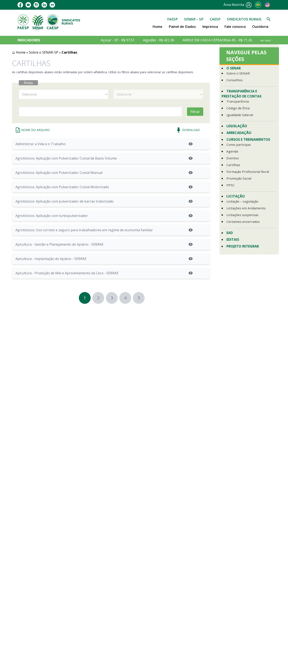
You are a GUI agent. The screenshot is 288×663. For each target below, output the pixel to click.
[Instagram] (36, 5)
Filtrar (195, 111)
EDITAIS (232, 239)
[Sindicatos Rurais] (71, 22)
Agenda (232, 151)
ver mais (265, 40)
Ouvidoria (260, 26)
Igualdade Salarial (239, 115)
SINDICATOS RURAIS (244, 19)
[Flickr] (52, 5)
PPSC (230, 185)
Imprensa (210, 26)
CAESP (215, 19)
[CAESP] (53, 22)
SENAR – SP (193, 19)
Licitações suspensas (242, 215)
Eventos (232, 158)
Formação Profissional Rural (247, 171)
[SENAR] (37, 22)
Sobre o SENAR (238, 73)
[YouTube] (28, 5)
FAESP (172, 19)
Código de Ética (238, 108)
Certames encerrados (243, 221)
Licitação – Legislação (242, 201)
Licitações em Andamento (246, 208)
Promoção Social (238, 178)
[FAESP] (23, 22)
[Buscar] (269, 19)
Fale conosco (235, 26)
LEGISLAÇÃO (236, 126)
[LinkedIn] (44, 5)
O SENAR (233, 68)
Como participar (238, 144)
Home (157, 26)
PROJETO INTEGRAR (242, 246)
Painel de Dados (182, 26)
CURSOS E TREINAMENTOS (248, 139)
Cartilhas (233, 165)
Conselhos (234, 80)
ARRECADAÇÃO (238, 132)
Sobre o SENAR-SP (43, 52)
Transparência (237, 101)
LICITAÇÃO (235, 196)
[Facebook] (20, 5)
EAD (229, 232)
